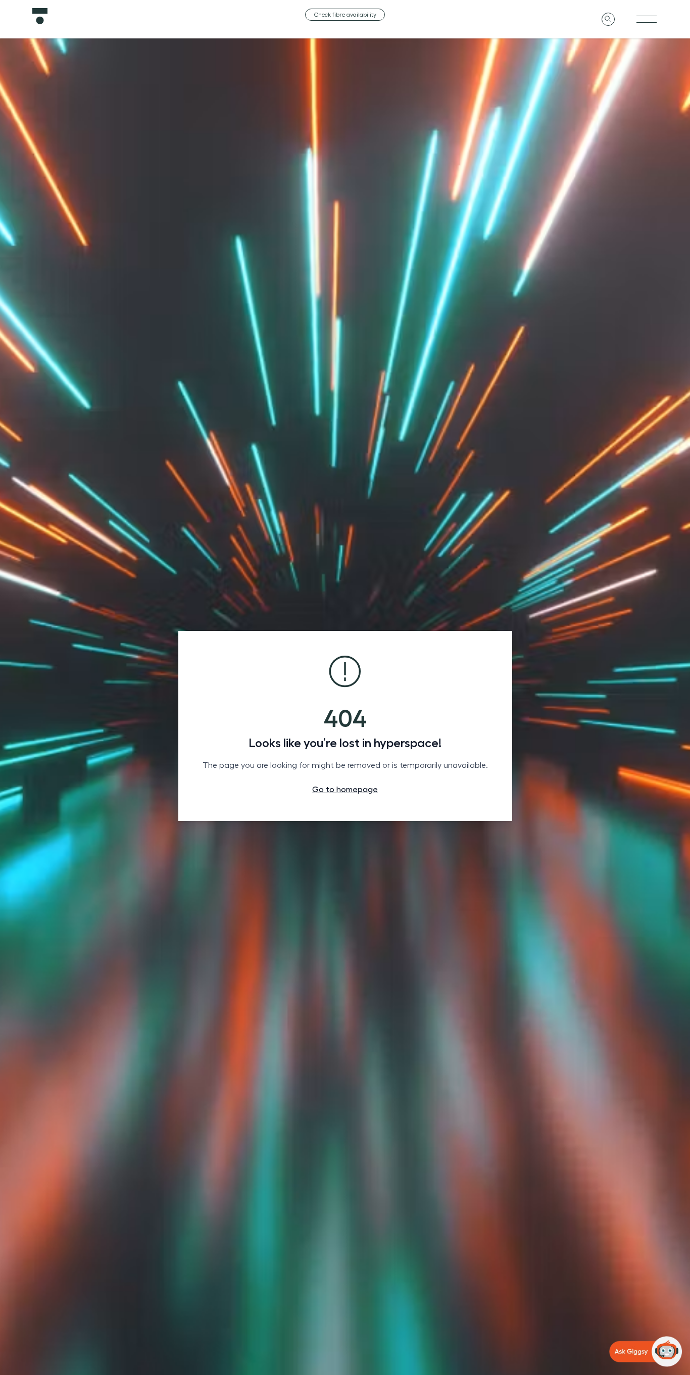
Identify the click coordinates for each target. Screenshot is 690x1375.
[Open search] (608, 19)
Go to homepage (345, 790)
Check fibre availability (345, 15)
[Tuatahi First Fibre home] (136, 16)
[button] (645, 1351)
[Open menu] (646, 19)
